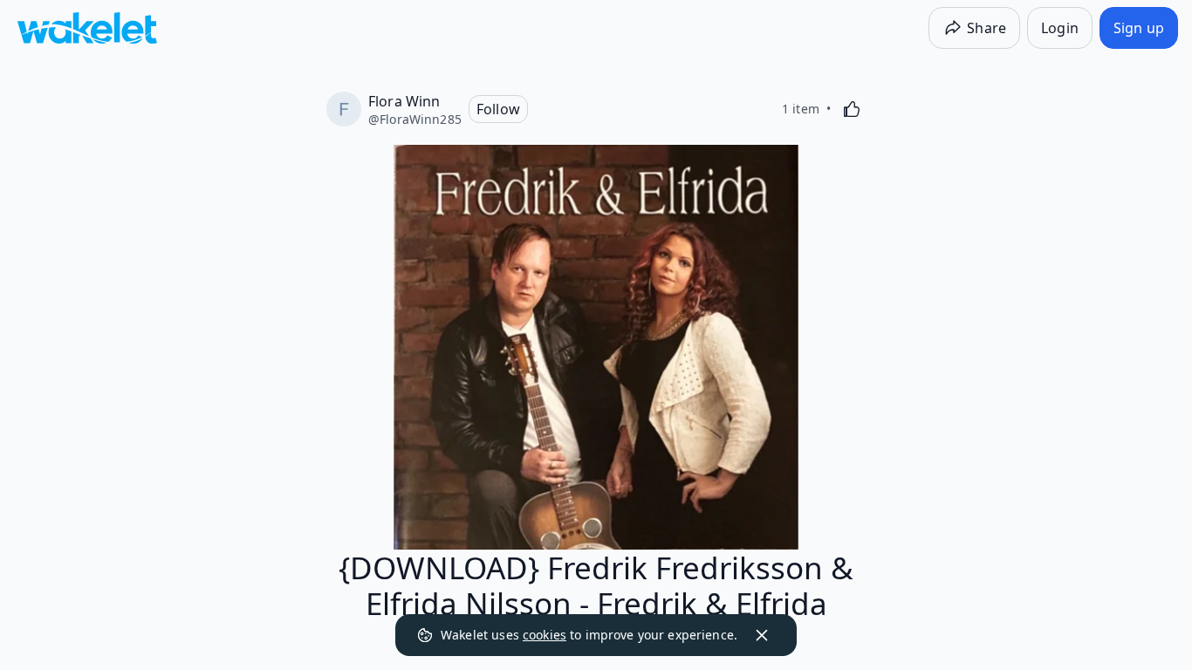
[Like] (852, 109)
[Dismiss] (762, 635)
